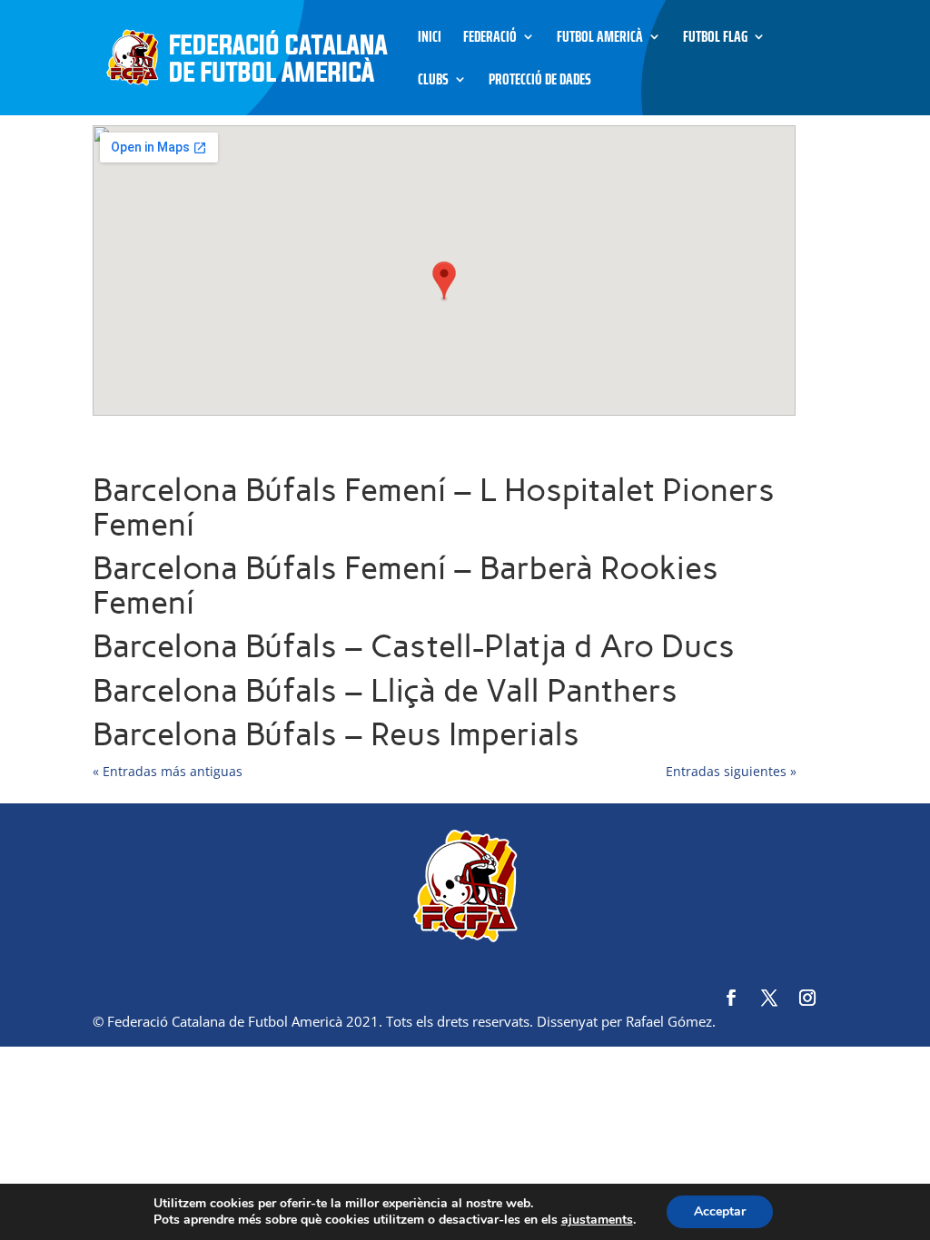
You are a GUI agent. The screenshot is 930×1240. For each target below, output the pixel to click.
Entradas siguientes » (731, 771)
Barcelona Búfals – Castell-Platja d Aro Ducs (414, 646)
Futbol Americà (600, 39)
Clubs (433, 82)
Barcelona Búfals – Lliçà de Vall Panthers (385, 691)
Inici (429, 39)
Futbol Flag (715, 39)
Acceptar (720, 1211)
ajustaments (597, 1220)
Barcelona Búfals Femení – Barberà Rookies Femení (405, 585)
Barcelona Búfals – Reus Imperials (336, 734)
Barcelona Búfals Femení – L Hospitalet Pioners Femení (434, 507)
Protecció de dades (540, 82)
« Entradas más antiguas (167, 771)
